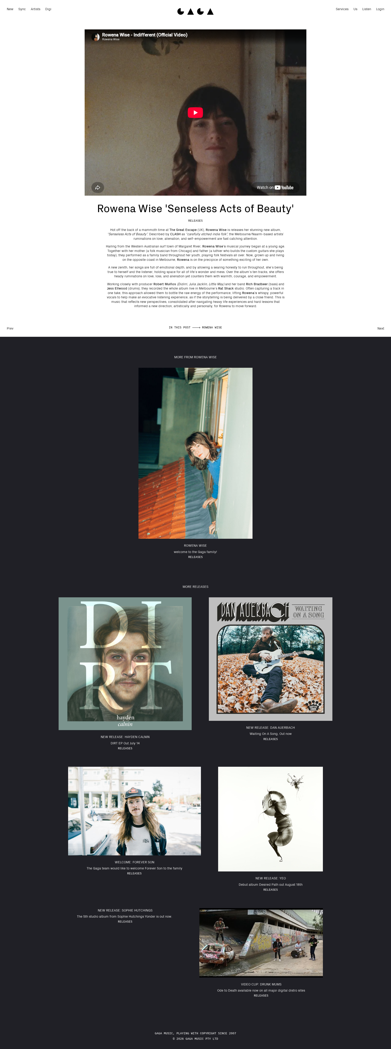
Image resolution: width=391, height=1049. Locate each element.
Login (380, 9)
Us (355, 9)
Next (380, 328)
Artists (35, 9)
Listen (366, 9)
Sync (22, 9)
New (10, 9)
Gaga (195, 11)
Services (342, 9)
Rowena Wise (212, 327)
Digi (48, 9)
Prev (10, 328)
